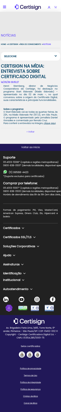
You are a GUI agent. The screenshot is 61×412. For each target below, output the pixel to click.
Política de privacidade (30, 369)
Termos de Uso (30, 375)
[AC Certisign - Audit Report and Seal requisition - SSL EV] (30, 354)
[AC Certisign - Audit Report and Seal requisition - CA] (37, 354)
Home (3, 44)
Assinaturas (11, 264)
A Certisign (13, 44)
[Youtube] (21, 299)
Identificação (12, 273)
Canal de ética (30, 403)
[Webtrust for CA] (24, 309)
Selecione (10, 56)
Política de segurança (30, 389)
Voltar (31, 132)
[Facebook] (52, 299)
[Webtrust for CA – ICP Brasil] (11, 309)
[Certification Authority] (36, 309)
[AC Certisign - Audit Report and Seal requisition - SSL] (22, 354)
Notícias (47, 44)
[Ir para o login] (51, 7)
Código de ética (30, 396)
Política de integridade (30, 382)
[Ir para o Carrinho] (55, 7)
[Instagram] (37, 299)
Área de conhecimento (30, 44)
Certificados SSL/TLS (17, 237)
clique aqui (50, 123)
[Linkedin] (6, 299)
